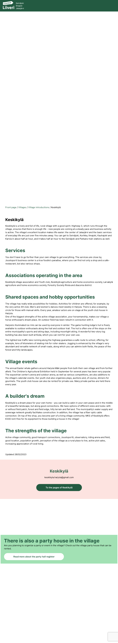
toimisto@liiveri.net (59, 616)
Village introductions (38, 207)
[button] (112, 5)
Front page (10, 207)
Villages (22, 207)
